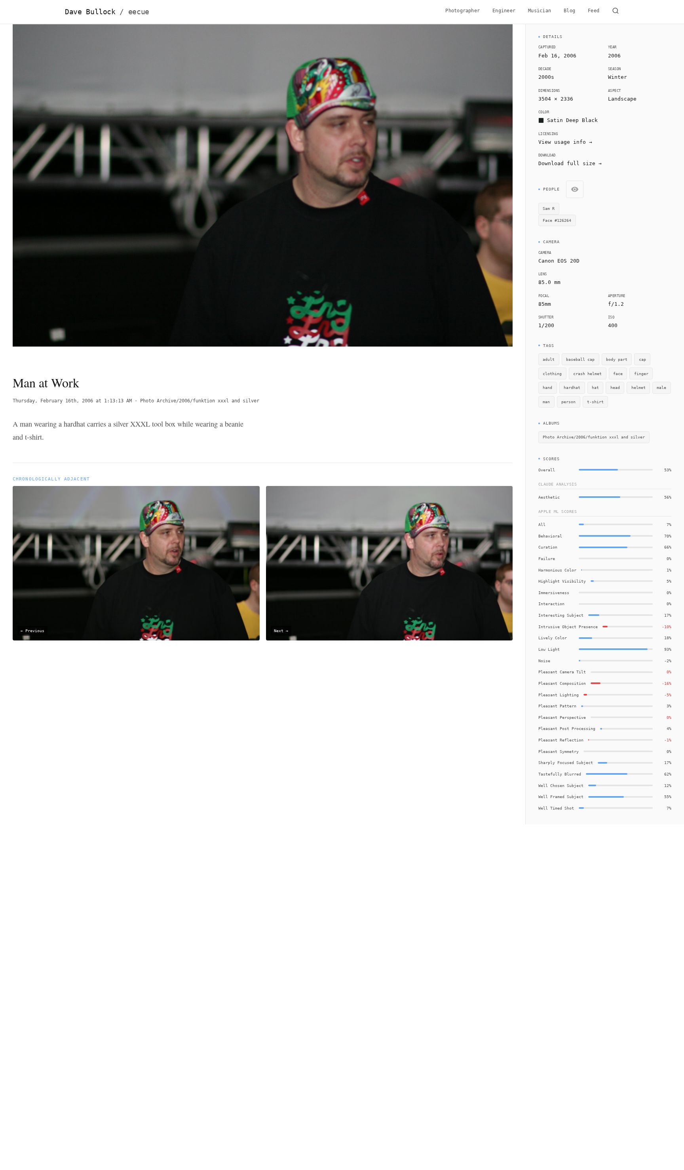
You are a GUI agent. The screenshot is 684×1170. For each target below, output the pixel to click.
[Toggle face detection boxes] (574, 189)
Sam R (549, 208)
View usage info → (565, 142)
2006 (614, 56)
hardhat (572, 387)
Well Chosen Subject (560, 785)
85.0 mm (549, 282)
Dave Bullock (107, 12)
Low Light (549, 649)
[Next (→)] (462, 193)
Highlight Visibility (562, 581)
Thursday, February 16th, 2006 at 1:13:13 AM (72, 401)
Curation (547, 547)
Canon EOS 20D (559, 261)
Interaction (551, 603)
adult (549, 359)
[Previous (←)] (63, 193)
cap (642, 359)
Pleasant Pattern (557, 705)
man (546, 401)
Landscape (622, 99)
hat (595, 387)
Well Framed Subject (560, 796)
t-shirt (595, 401)
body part (616, 359)
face (618, 373)
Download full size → (570, 163)
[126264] (344, 140)
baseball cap (580, 359)
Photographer (462, 10)
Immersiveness (553, 592)
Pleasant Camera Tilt (562, 671)
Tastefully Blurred (559, 774)
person (568, 401)
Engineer (503, 10)
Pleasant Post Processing (566, 728)
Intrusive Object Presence (568, 626)
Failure (546, 558)
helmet (638, 387)
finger (641, 373)
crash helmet (587, 373)
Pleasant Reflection (560, 739)
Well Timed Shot (556, 808)
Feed (593, 10)
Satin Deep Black (572, 120)
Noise (544, 660)
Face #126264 (557, 220)
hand (547, 387)
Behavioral (550, 536)
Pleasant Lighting (558, 694)
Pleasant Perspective (562, 717)
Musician (539, 10)
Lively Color (552, 637)
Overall (546, 469)
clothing (552, 373)
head (615, 387)
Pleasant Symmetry (558, 751)
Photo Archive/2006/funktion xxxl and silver (199, 401)
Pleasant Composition (562, 683)
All (541, 524)
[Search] (615, 12)
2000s (546, 77)
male (661, 387)
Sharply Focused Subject (565, 762)
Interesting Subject (560, 615)
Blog (569, 10)
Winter (617, 77)
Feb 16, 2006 (557, 56)
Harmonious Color (557, 570)
